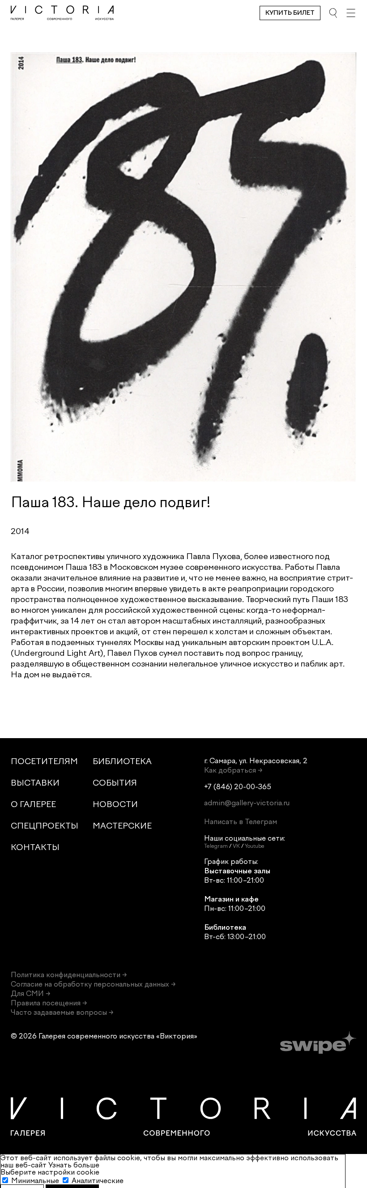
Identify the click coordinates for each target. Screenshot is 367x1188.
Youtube (255, 846)
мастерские (122, 826)
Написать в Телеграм (240, 821)
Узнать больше (73, 1165)
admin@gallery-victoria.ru (247, 803)
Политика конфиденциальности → (69, 974)
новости (115, 804)
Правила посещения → (49, 1003)
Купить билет (290, 13)
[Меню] (351, 13)
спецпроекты (44, 826)
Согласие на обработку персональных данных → (93, 984)
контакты (35, 847)
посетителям (44, 761)
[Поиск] (333, 13)
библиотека (122, 761)
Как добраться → (233, 770)
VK (236, 846)
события (115, 783)
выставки (35, 783)
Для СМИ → (30, 993)
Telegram (216, 846)
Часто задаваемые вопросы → (62, 1012)
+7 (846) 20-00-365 (237, 786)
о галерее (33, 804)
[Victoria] (62, 12)
